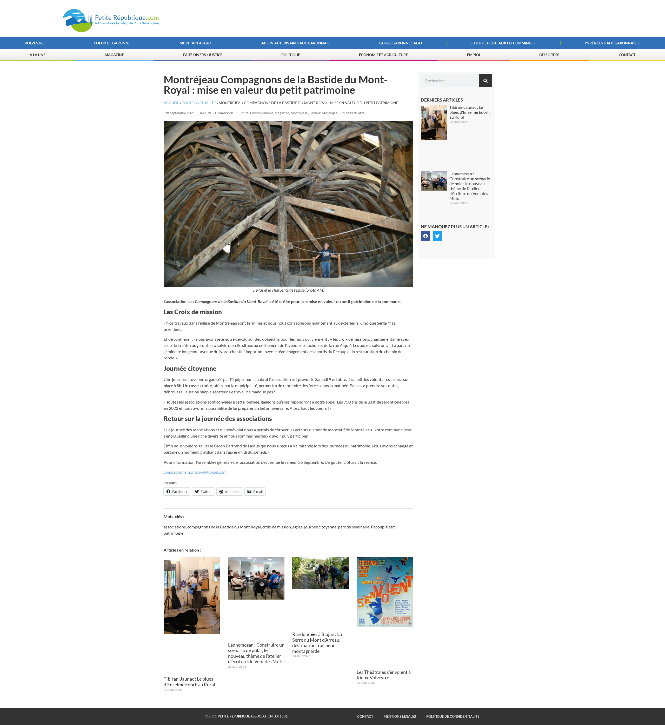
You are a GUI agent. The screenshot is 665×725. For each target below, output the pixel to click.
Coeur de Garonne (112, 43)
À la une (37, 54)
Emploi (473, 54)
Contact (627, 54)
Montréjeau (299, 113)
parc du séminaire (353, 526)
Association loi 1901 (253, 716)
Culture (243, 113)
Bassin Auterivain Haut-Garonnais (295, 43)
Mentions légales (400, 716)
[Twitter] (437, 236)
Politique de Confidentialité (452, 716)
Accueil (171, 103)
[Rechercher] (485, 80)
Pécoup (377, 526)
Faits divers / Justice (202, 54)
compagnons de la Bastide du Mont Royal (224, 526)
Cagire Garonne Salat (400, 43)
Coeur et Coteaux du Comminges (503, 43)
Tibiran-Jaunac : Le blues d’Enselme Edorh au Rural (189, 681)
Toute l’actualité (199, 103)
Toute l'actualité (353, 113)
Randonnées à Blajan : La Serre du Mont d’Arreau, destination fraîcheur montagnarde (317, 642)
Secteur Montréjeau (324, 113)
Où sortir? (549, 54)
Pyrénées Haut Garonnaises (613, 43)
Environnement (261, 113)
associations (175, 526)
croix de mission (276, 526)
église (297, 526)
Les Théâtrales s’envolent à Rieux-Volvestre (384, 675)
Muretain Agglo (195, 43)
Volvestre (34, 43)
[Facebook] (425, 236)
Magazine (114, 54)
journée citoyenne (320, 526)
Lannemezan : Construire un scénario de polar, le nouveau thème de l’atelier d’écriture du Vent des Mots (256, 653)
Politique (290, 54)
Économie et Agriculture (383, 54)
